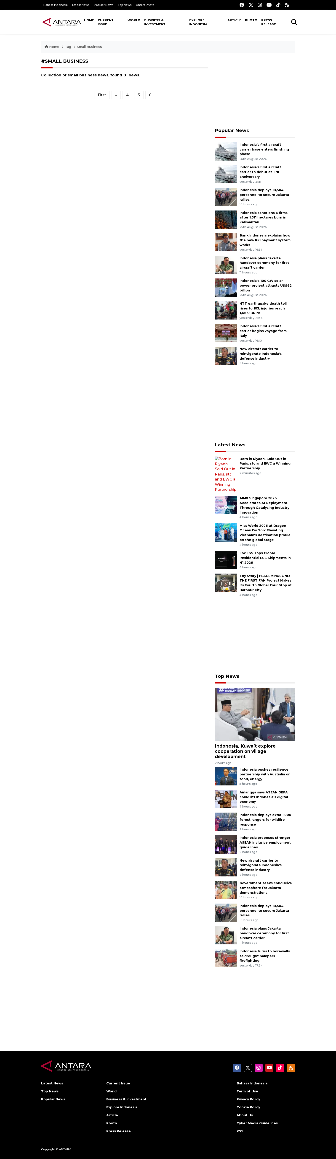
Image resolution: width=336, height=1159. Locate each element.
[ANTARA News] (61, 22)
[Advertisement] (255, 90)
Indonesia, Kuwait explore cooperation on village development (245, 751)
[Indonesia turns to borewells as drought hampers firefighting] (226, 958)
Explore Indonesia (198, 22)
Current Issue (106, 22)
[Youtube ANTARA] (269, 5)
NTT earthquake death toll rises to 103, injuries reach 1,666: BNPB (263, 308)
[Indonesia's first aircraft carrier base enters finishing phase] (226, 151)
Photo (251, 20)
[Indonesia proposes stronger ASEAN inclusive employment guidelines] (226, 844)
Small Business (89, 47)
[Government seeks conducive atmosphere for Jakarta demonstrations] (226, 889)
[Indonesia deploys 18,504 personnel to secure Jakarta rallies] (226, 196)
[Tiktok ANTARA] (278, 5)
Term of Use (247, 1091)
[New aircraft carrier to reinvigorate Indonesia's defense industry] (226, 355)
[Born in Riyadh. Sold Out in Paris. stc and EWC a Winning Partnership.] (226, 474)
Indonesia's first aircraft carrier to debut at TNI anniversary (260, 172)
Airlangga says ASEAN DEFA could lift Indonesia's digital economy (264, 797)
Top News (124, 5)
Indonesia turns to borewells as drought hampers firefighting (265, 956)
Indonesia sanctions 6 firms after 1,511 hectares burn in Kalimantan (264, 217)
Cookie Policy (248, 1107)
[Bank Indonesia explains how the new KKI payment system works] (226, 242)
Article (234, 20)
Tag (68, 47)
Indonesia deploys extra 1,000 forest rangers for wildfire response (265, 819)
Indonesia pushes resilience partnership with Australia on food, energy (265, 774)
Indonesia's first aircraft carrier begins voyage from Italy (263, 331)
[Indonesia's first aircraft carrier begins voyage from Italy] (226, 333)
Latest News (80, 5)
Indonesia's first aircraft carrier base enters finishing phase (264, 149)
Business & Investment (154, 22)
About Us (245, 1115)
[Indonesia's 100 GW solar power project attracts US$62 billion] (226, 287)
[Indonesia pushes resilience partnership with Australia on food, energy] (226, 776)
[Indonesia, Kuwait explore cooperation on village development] (255, 714)
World (134, 20)
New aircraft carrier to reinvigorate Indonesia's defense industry (261, 354)
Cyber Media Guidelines (257, 1123)
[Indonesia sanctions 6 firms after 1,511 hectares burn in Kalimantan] (226, 219)
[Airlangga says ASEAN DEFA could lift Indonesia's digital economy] (226, 799)
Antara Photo (145, 5)
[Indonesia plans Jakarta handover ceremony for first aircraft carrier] (226, 264)
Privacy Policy (248, 1099)
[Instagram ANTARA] (260, 5)
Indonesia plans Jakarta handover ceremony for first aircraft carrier (264, 263)
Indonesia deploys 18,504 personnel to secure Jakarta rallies (264, 195)
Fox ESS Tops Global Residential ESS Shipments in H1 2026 (265, 558)
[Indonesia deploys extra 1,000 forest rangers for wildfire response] (226, 821)
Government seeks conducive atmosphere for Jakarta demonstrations (266, 888)
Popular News (103, 5)
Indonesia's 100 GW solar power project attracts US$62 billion (266, 285)
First (102, 95)
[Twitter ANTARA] (251, 5)
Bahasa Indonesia (55, 5)
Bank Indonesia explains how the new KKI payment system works (265, 240)
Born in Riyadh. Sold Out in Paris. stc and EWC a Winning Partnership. (265, 463)
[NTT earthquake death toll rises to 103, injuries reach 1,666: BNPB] (226, 310)
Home (89, 20)
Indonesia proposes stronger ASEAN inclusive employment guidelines (265, 842)
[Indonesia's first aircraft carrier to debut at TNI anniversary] (226, 174)
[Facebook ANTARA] (242, 5)
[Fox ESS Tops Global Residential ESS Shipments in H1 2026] (226, 559)
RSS (240, 1131)
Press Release (268, 22)
